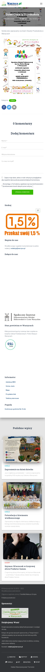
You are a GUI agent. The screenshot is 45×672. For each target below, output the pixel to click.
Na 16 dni (22, 409)
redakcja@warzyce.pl (17, 248)
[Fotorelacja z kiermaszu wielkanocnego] (22, 495)
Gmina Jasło (10, 386)
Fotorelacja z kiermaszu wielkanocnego (16, 516)
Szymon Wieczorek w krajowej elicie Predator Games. (20, 567)
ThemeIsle (30, 667)
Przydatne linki (11, 394)
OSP (18, 662)
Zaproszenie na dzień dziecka (19, 469)
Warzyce (12, 657)
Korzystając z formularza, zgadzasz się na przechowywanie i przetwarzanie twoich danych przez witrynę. (23, 185)
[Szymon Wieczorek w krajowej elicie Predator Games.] (22, 546)
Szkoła (12, 100)
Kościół (35, 657)
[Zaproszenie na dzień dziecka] (22, 449)
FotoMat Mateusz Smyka (28, 594)
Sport (38, 662)
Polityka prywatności (8, 598)
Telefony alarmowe (12, 398)
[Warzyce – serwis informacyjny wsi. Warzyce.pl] (12, 3)
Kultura (27, 662)
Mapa (8, 390)
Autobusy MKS (11, 382)
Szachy (7, 563)
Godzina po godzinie (12, 409)
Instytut (24, 657)
